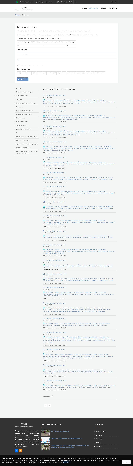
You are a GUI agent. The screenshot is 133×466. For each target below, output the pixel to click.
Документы (93, 8)
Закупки (19, 99)
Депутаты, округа (22, 96)
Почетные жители (22, 133)
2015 (73, 73)
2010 (97, 73)
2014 (78, 73)
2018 (59, 73)
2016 (69, 73)
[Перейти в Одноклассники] (116, 2)
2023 (34, 73)
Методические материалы (90, 34)
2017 (64, 73)
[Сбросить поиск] (26, 79)
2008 (102, 73)
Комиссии (19, 107)
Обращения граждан (23, 125)
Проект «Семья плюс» (23, 140)
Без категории (71, 45)
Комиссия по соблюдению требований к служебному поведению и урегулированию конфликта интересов (49, 34)
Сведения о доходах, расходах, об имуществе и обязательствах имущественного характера (46, 42)
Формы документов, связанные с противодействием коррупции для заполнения (41, 45)
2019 (54, 73)
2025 (24, 73)
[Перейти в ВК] (112, 2)
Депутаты (99, 435)
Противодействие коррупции (55, 95)
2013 (83, 73)
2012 (88, 73)
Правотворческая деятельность (26, 136)
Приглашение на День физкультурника (66, 438)
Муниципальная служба (24, 114)
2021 (44, 73)
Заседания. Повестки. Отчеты (26, 103)
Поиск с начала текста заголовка (30, 65)
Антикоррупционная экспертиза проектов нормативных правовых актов (39, 31)
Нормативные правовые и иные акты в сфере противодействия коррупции (39, 38)
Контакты (113, 8)
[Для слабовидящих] (75, 2)
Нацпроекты (20, 118)
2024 (29, 73)
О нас (84, 8)
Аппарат (19, 88)
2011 (93, 73)
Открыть (48, 106)
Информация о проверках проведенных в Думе (76, 31)
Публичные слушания (23, 148)
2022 (39, 73)
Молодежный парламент (24, 110)
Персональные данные (23, 129)
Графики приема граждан (24, 92)
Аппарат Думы (100, 431)
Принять (126, 462)
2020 (49, 73)
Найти (21, 79)
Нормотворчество (22, 122)
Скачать (56, 106)
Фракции (99, 439)
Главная (17, 15)
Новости (103, 8)
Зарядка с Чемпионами (60, 431)
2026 (19, 73)
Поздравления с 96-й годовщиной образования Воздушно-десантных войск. (70, 446)
